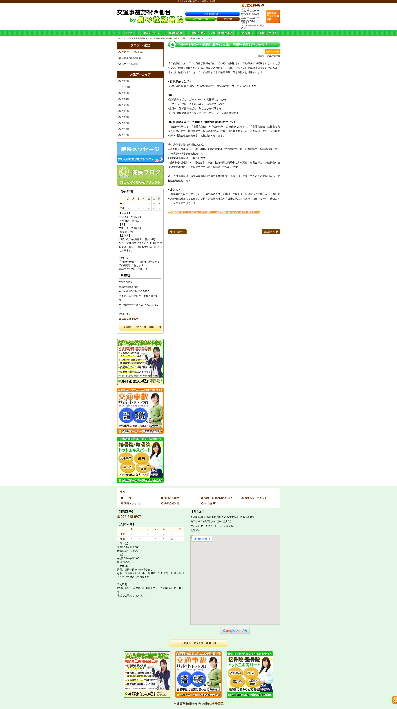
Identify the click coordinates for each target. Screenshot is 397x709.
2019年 (125, 129)
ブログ (128, 38)
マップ (233, 631)
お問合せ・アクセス (256, 498)
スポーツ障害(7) (130, 63)
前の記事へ (179, 232)
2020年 (125, 123)
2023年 (125, 105)
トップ (128, 33)
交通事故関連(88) (131, 58)
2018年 (125, 135)
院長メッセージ (132, 503)
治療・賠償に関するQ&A (218, 498)
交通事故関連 (139, 38)
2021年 (125, 117)
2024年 (125, 99)
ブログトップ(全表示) (133, 52)
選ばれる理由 (172, 498)
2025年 (125, 93)
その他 (208, 503)
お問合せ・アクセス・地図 (139, 327)
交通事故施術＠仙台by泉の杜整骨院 (199, 703)
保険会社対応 (172, 503)
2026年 (125, 81)
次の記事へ (269, 232)
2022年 (125, 111)
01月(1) (128, 87)
